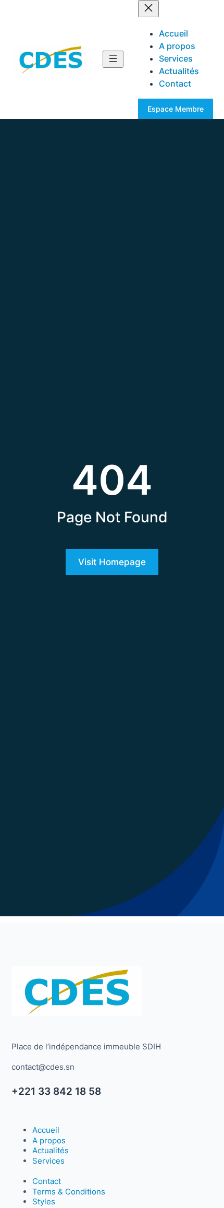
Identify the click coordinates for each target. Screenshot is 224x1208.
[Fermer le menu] (148, 8)
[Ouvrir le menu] (113, 59)
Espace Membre (175, 108)
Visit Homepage (112, 562)
